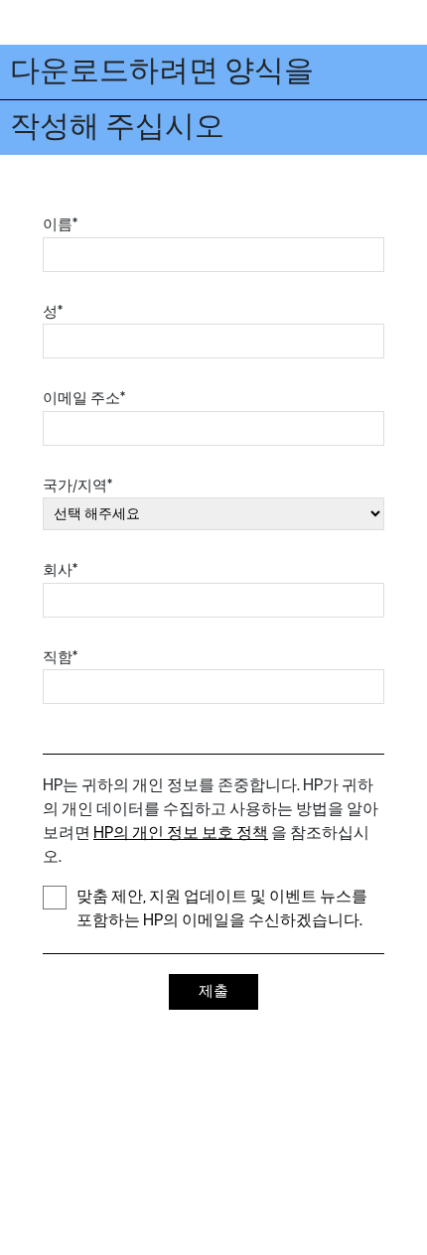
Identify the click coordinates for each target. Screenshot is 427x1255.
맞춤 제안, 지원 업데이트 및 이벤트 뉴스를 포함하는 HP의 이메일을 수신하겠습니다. (221, 909)
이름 (60, 224)
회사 (60, 570)
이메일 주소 (84, 398)
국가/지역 (77, 486)
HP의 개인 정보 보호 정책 (180, 833)
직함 (60, 657)
